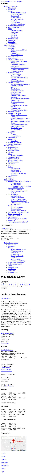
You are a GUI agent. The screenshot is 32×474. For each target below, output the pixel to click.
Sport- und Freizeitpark (17, 102)
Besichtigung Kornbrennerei (19, 124)
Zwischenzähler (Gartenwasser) (20, 202)
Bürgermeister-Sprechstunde (16, 25)
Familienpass (15, 170)
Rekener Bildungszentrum (15, 160)
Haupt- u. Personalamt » (7, 333)
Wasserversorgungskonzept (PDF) (17, 219)
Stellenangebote (15, 22)
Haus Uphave (15, 66)
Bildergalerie (11, 133)
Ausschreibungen (13, 38)
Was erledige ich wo (17, 14)
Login (2, 471)
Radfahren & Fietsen (13, 72)
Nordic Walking (15, 94)
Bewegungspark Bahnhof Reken (20, 84)
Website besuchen (6, 369)
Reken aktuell (12, 8)
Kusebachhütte (15, 89)
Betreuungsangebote (13, 150)
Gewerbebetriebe (16, 183)
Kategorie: (4, 283)
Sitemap (3, 468)
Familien (10, 167)
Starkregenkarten (16, 204)
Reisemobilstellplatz (17, 55)
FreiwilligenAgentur (13, 162)
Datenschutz (4, 462)
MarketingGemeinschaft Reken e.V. (18, 222)
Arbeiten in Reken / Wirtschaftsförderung (19, 181)
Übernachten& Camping (11, 47)
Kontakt (3, 456)
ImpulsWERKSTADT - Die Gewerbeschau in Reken (16, 188)
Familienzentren (15, 168)
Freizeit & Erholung (13, 82)
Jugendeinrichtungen (13, 158)
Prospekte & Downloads (15, 142)
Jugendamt (14, 175)
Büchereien (11, 165)
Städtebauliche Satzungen (18, 210)
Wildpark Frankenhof (17, 71)
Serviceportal (11, 9)
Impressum (4, 459)
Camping (14, 51)
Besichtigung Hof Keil (17, 126)
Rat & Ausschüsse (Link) (15, 27)
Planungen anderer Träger (15, 214)
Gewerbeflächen (16, 184)
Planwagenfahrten (16, 129)
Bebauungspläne (16, 209)
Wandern (13, 107)
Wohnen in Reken (13, 194)
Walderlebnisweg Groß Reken (19, 105)
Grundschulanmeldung (17, 155)
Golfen (13, 87)
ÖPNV (10, 29)
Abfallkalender (12, 40)
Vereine (10, 176)
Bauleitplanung (12, 206)
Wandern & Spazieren (14, 111)
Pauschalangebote (13, 56)
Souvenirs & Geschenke (14, 144)
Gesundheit (11, 178)
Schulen (10, 154)
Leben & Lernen (9, 145)
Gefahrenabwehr (12, 43)
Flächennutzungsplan (17, 207)
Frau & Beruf (11, 163)
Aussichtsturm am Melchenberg (20, 68)
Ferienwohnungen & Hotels (19, 50)
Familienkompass (16, 171)
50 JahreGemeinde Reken (16, 135)
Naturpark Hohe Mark (17, 90)
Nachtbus (14, 35)
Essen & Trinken (12, 58)
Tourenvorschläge (16, 74)
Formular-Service (16, 17)
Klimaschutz (11, 220)
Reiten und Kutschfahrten (18, 95)
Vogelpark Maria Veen (17, 69)
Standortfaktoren (16, 196)
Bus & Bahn (14, 32)
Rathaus (10, 11)
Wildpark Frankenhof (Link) (19, 110)
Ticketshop (14, 141)
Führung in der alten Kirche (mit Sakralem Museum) (20, 119)
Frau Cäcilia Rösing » (7, 350)
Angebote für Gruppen (14, 113)
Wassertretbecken (16, 108)
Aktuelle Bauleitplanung (18, 24)
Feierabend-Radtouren (17, 81)
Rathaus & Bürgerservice (11, 6)
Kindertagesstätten (13, 147)
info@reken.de (9, 386)
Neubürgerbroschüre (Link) (19, 201)
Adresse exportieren (6, 371)
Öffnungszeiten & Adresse (18, 12)
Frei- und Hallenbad (17, 85)
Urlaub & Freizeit (9, 45)
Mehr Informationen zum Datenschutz (11, 234)
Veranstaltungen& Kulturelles (12, 138)
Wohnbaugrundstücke (17, 197)
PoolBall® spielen (16, 128)
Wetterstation (11, 42)
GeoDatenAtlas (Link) (14, 215)
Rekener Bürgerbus (16, 30)
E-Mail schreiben (5, 367)
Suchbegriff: (4, 281)
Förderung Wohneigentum (18, 199)
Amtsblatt (14, 21)
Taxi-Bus (14, 34)
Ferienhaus (11, 152)
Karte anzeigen (5, 343)
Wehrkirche (14, 63)
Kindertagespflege (13, 149)
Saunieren (14, 97)
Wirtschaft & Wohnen (10, 180)
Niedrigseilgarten (16, 92)
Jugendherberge (15, 53)
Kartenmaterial (15, 76)
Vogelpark (14, 103)
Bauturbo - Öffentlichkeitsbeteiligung (18, 212)
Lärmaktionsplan (12, 217)
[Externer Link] (13, 450)
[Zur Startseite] (11, 1)
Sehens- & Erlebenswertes (15, 59)
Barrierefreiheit (5, 465)
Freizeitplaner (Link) (13, 157)
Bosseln (13, 131)
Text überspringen (6, 298)
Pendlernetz (14, 37)
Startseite (3, 453)
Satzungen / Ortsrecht (17, 19)
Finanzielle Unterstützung (18, 173)
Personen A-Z (15, 16)
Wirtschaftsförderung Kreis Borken (21, 186)
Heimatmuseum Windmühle (19, 61)
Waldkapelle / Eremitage (18, 64)
